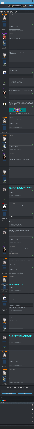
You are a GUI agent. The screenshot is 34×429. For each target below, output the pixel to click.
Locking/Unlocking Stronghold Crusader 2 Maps (17, 225)
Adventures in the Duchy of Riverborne (26, 113)
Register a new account (9, 393)
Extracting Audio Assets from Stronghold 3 (16, 83)
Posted (11, 14)
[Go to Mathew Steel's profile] (4, 37)
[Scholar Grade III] (4, 25)
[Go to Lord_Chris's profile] (4, 72)
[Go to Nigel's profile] (4, 92)
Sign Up (31, 5)
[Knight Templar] (4, 26)
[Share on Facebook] (3, 400)
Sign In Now (25, 393)
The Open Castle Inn (7, 406)
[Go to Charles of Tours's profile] (4, 104)
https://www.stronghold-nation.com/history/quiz (15, 29)
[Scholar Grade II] (4, 45)
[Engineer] (4, 213)
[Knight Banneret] (4, 23)
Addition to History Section (4, 416)
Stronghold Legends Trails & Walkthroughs (16, 81)
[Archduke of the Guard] (4, 42)
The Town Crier (14, 12)
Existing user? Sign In (25, 5)
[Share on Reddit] (4, 400)
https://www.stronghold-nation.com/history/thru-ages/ (16, 30)
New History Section (3, 408)
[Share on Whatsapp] (0, 400)
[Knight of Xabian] (4, 24)
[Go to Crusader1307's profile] (1, 12)
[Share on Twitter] (2, 400)
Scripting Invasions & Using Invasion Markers (16, 82)
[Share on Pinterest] (6, 400)
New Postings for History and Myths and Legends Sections (8, 404)
